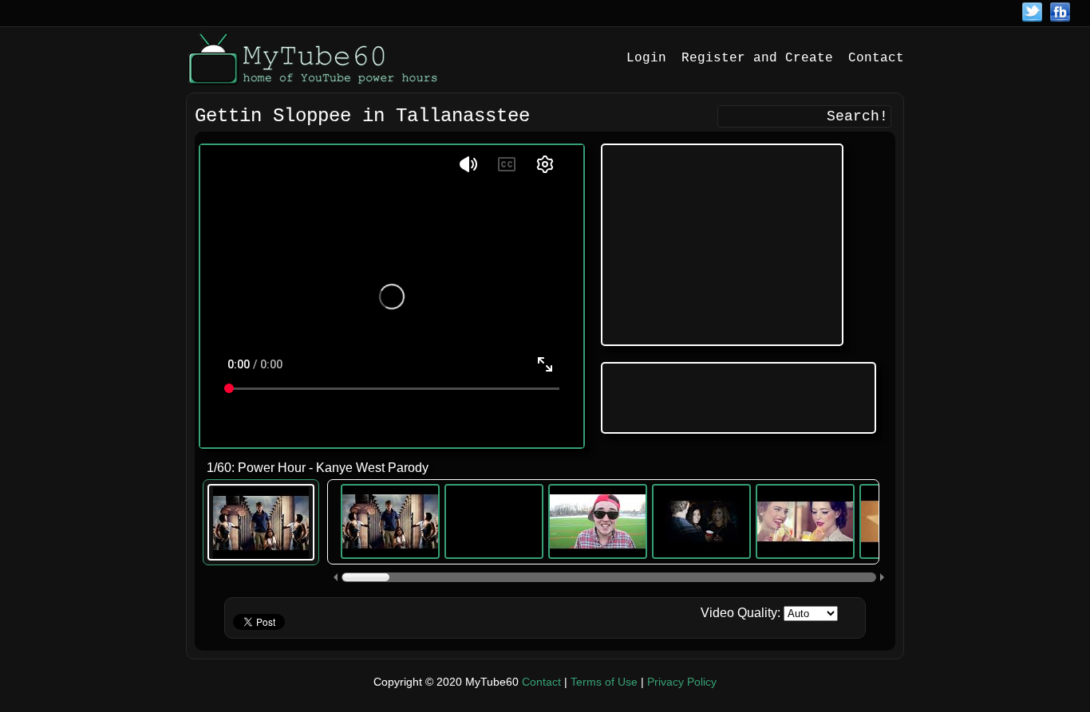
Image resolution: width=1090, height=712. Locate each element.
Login (646, 58)
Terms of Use (604, 681)
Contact (876, 58)
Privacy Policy (682, 681)
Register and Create (757, 58)
